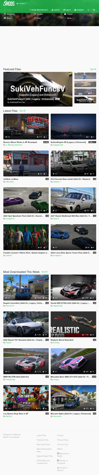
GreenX (56, 218)
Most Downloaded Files (44, 450)
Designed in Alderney (12, 434)
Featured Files (43, 440)
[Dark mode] (88, 9)
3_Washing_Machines (14, 145)
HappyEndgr (57, 305)
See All (93, 69)
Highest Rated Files (45, 456)
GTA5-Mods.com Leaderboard (43, 461)
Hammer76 (10, 305)
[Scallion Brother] (85, 76)
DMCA (59, 449)
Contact (60, 435)
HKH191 (9, 416)
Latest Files (41, 435)
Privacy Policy (62, 440)
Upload (56, 9)
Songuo (56, 379)
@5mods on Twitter (63, 454)
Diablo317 (57, 181)
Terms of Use (62, 444)
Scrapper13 (10, 218)
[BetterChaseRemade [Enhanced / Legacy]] (85, 92)
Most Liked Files (43, 444)
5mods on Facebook (62, 461)
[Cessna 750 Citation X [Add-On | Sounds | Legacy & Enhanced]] (85, 84)
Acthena (56, 342)
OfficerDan (10, 181)
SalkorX (9, 255)
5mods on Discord (62, 469)
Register (80, 9)
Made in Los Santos (11, 437)
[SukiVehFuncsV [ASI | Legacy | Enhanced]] (85, 100)
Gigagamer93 (58, 145)
